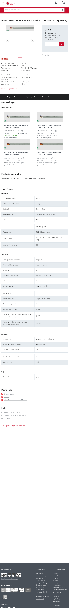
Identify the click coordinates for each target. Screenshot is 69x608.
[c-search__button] (62, 10)
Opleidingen (57, 599)
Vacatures (56, 601)
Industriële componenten (40, 579)
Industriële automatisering (41, 575)
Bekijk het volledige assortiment (42, 598)
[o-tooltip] (52, 44)
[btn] (61, 44)
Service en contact (59, 587)
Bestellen (56, 576)
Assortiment (40, 570)
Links (54, 97)
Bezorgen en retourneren (57, 584)
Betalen (55, 578)
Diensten (56, 596)
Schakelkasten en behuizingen (42, 589)
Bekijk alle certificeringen (9, 579)
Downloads (46, 97)
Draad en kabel (41, 585)
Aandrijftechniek (41, 592)
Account (56, 580)
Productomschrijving (21, 97)
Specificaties (35, 97)
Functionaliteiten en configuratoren (60, 591)
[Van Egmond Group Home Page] (10, 3)
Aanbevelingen (6, 97)
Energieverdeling (41, 583)
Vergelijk (46, 55)
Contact (55, 573)
